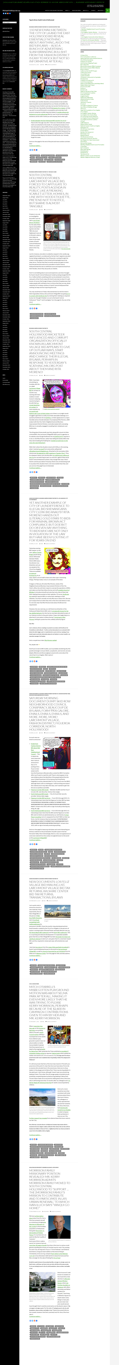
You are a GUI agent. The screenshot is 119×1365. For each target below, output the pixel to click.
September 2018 (6, 271)
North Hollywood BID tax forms (40, 810)
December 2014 (6, 365)
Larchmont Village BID (37, 159)
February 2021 (6, 210)
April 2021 (5, 206)
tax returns (39, 947)
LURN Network (84, 122)
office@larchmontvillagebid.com (38, 451)
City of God (56, 1258)
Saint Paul (54, 1334)
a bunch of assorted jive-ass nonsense (53, 951)
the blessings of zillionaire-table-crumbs (37, 1224)
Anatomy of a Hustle (86, 61)
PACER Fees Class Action (87, 129)
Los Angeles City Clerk (51, 967)
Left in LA (83, 108)
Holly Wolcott (61, 671)
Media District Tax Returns (47, 969)
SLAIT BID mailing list (60, 932)
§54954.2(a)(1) (58, 436)
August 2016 (5, 323)
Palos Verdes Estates (55, 1151)
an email (41, 449)
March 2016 (5, 333)
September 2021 (6, 195)
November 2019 (6, 241)
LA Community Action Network (89, 116)
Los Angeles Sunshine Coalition (88, 119)
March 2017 (5, 308)
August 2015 (5, 348)
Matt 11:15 (42, 1332)
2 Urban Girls (84, 55)
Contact (93, 10)
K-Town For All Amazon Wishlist (90, 40)
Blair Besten (34, 666)
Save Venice (83, 141)
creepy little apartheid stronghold (58, 947)
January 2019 (6, 262)
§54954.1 (48, 417)
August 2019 (5, 248)
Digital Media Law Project (87, 85)
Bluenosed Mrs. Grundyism (45, 1144)
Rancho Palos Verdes (50, 1153)
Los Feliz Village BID (36, 675)
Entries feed (5, 380)
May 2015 (5, 354)
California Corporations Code (53, 849)
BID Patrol (33, 1144)
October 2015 (6, 344)
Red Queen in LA (84, 133)
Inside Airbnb (84, 100)
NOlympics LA (84, 127)
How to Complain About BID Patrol (54, 10)
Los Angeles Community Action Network (92, 37)
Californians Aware (85, 72)
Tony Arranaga (35, 1157)
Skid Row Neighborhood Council (39, 695)
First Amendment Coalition (87, 93)
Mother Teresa (35, 1334)
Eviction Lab (83, 89)
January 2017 (6, 312)
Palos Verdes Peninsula (37, 1153)
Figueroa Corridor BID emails (40, 790)
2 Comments (49, 209)
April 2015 (5, 356)
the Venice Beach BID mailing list (39, 932)
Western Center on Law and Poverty (90, 155)
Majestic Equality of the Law (51, 675)
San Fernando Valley (49, 860)
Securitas (59, 860)
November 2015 (6, 342)
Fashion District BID (54, 27)
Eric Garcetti (49, 1326)
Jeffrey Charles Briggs (55, 157)
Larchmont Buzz (46, 1330)
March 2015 (5, 358)
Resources (100, 10)
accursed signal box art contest (34, 405)
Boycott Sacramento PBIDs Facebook (90, 66)
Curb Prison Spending (86, 82)
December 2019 (6, 239)
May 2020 (5, 229)
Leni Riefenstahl (57, 1330)
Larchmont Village (50, 313)
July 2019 (5, 250)
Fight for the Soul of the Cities (88, 91)
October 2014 (6, 369)
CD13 (30, 983)
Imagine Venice (84, 96)
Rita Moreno (65, 483)
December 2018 (6, 264)
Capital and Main (85, 75)
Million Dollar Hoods (86, 124)
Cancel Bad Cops (85, 74)
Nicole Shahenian (59, 159)
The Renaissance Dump (86, 137)
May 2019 (5, 254)
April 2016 (5, 331)
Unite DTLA (60, 864)
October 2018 (6, 268)
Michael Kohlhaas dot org (11, 11)
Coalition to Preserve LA (87, 80)
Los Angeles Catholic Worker (89, 32)
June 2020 (5, 227)
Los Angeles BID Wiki (9, 70)
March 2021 (5, 208)
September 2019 (6, 245)
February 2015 (6, 361)
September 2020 (6, 220)
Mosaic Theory (49, 159)
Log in (4, 378)
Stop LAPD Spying (85, 149)
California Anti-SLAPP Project (88, 71)
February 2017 (6, 310)
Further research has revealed (38, 1118)
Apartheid (33, 965)
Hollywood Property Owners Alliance (40, 1167)
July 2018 (5, 275)
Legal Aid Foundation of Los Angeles (90, 110)
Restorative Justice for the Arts (88, 138)
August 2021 (5, 197)
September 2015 (6, 346)
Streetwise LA (84, 152)
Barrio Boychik (84, 64)
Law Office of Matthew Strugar (88, 107)
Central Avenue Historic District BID (57, 666)
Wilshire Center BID (49, 973)
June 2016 (5, 327)
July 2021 (5, 199)
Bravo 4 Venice (84, 69)
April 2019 (5, 256)
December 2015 (6, 340)
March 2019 (5, 258)
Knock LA (83, 104)
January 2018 (6, 287)
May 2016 (5, 329)
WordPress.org (6, 384)
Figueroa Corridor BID (36, 853)
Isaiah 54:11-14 (53, 1328)
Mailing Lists (34, 969)
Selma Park (35, 983)
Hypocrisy (56, 1167)
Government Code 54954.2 (37, 671)
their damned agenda (65, 248)
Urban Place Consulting (37, 868)
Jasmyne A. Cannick (85, 102)
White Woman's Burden (53, 1336)
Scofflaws (53, 679)
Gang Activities (51, 477)
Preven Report (84, 130)
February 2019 (6, 260)
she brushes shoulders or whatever (63, 1285)
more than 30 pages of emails (38, 1245)
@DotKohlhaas (6, 31)
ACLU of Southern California (88, 57)
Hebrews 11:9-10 (35, 1328)
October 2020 (6, 218)
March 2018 (5, 283)
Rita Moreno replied (51, 640)
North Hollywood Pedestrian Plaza (40, 858)
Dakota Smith (56, 1053)
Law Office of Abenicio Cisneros (89, 105)
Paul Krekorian (56, 858)
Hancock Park (59, 1146)
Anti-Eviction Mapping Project (88, 63)
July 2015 (5, 350)
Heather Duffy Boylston (37, 481)
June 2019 (5, 252)
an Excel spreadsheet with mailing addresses (34, 922)
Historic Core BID (50, 671)
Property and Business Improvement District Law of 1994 (45, 677)
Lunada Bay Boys (54, 1148)
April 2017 (5, 306)
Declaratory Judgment (48, 155)
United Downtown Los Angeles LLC (40, 866)
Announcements (34, 498)
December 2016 (6, 314)
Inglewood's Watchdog (86, 97)
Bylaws (41, 849)
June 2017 (5, 302)
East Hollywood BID (62, 155)
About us (85, 10)
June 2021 (5, 202)
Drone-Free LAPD (85, 86)
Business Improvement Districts (38, 27)
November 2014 (6, 367)
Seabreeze (61, 1153)
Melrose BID (64, 675)
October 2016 (6, 319)
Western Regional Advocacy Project (90, 157)
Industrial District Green (87, 99)
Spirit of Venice (84, 148)
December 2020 (6, 214)
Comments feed (6, 382)
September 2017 (6, 296)
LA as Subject (84, 111)
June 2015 (5, 352)
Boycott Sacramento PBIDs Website (90, 68)
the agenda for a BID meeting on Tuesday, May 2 (51, 453)
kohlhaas (46, 1211)
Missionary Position (62, 1332)
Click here (5, 40)
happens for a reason (59, 108)
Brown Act (34, 477)
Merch (67, 10)
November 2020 (6, 216)
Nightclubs (44, 1151)
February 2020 (6, 235)
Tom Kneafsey (34, 318)
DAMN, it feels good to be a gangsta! (52, 409)
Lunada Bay (45, 1148)
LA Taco (82, 121)
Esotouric (83, 88)
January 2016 (6, 338)
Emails (32, 157)
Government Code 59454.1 (52, 479)
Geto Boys (60, 477)
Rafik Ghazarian (35, 679)
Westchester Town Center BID (48, 683)
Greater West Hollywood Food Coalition (42, 1146)
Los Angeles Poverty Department (89, 118)
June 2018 (5, 277)
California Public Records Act (39, 851)
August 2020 (5, 222)
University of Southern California (60, 866)
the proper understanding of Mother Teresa (37, 1233)
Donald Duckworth (36, 668)
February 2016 (6, 335)
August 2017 (5, 298)
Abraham (33, 1326)
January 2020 (6, 237)
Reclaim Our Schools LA (86, 132)
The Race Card (52, 172)
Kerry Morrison (35, 1148)
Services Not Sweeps (86, 143)
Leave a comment (51, 64)
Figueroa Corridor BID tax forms (40, 798)
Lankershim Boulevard (58, 853)
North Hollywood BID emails (39, 794)
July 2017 (5, 300)
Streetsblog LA (84, 151)
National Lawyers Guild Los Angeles (90, 126)
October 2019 (6, 243)
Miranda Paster (60, 969)
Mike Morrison (65, 1148)
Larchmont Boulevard (37, 313)
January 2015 (6, 363)
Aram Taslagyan (35, 155)
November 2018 (6, 266)
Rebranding (34, 161)
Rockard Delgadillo (36, 860)
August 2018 (5, 273)
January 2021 (6, 212)
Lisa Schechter (63, 673)
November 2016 (6, 317)
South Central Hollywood (54, 161)
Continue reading (35, 145)
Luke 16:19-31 (34, 1332)
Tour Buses (44, 1157)
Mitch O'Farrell (35, 1151)
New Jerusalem (45, 1334)
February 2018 (6, 285)
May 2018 (5, 279)
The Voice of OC (84, 154)
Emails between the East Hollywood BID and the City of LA (48, 120)
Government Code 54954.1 (37, 479)
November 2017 (6, 291)
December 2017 (6, 289)
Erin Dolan (42, 477)
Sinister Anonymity (46, 486)
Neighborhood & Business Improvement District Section (45, 483)
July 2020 (5, 225)
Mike (43, 64)
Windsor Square (35, 1338)
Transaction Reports (36, 973)
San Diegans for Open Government (89, 140)
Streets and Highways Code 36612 (55, 681)
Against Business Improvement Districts (91, 58)
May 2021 (5, 204)
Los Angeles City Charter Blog (88, 115)
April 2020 (5, 231)
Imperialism (44, 1328)
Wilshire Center (41, 953)
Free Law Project (85, 94)
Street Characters (61, 1155)
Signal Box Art (34, 486)
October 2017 (6, 294)
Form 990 (47, 853)
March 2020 (5, 233)
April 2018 (5, 281)
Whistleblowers (76, 10)
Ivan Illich (61, 1328)
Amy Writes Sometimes (86, 60)
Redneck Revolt (84, 135)
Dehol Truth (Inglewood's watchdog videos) (92, 83)
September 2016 (6, 321)
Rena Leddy (42, 161)
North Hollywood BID (51, 856)
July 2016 (5, 325)
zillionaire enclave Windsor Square (63, 1281)
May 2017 (5, 304)
